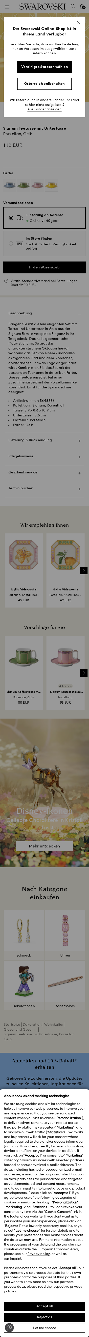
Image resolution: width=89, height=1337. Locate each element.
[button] (78, 22)
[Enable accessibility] (9, 1327)
